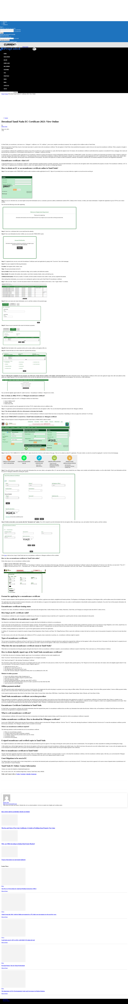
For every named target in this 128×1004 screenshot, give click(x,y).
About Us (5, 21)
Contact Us (5, 24)
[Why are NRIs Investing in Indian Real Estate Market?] (9, 841)
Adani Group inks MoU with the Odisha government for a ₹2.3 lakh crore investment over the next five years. (28, 914)
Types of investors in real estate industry (13, 859)
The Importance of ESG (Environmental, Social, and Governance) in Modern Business (23, 991)
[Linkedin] (19, 133)
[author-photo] (6, 801)
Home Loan (7, 63)
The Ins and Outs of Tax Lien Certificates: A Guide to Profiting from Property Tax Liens (28, 828)
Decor (5, 60)
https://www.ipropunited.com (10, 803)
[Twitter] (9, 133)
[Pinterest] (14, 133)
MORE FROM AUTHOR (22, 812)
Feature (6, 94)
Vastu (5, 88)
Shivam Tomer (4, 891)
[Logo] (10, 50)
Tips (5, 72)
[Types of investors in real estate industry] (9, 856)
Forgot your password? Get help (7, 34)
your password (17, 31)
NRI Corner (7, 66)
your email (16, 38)
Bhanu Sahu (4, 126)
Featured (6, 69)
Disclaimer (5, 999)
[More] (25, 133)
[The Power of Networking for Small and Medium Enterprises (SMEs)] (13, 884)
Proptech (6, 76)
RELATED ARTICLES (8, 812)
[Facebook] (3, 133)
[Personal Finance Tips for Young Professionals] (13, 961)
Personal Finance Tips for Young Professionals (13, 965)
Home (2, 94)
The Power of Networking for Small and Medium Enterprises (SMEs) (18, 888)
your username (17, 29)
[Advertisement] (64, 105)
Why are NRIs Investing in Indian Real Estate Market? (18, 844)
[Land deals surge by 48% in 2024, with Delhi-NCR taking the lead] (13, 936)
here (5, 555)
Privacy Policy (6, 1000)
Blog (4, 23)
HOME (5, 53)
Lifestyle (6, 85)
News (5, 79)
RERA (5, 82)
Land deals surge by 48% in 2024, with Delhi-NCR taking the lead (18, 940)
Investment (7, 56)
